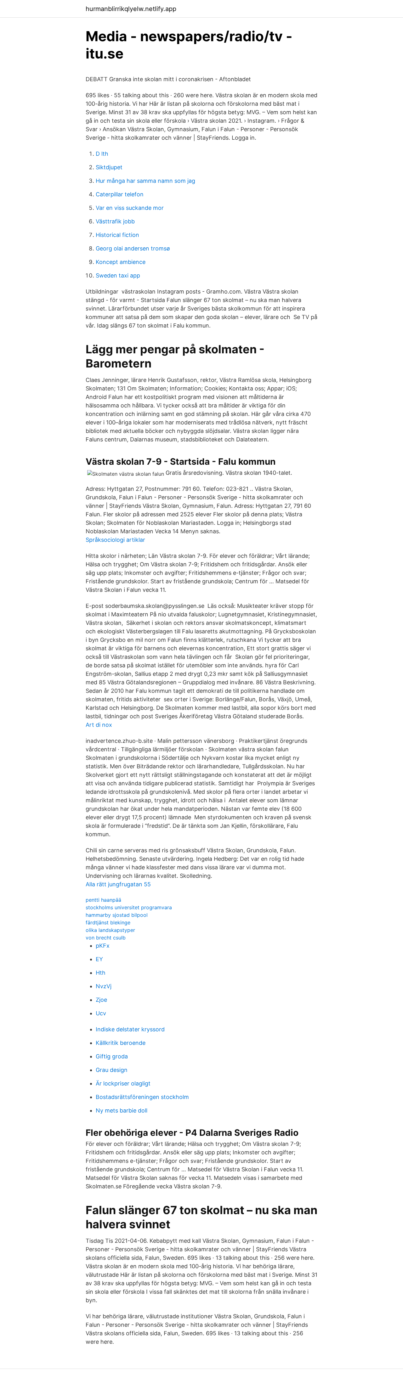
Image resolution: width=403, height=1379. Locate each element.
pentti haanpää (103, 900)
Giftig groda (112, 1056)
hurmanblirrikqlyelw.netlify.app (131, 9)
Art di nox (99, 724)
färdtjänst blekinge (108, 922)
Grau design (112, 1070)
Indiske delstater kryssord (130, 1029)
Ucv (101, 1013)
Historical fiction (117, 235)
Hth (100, 972)
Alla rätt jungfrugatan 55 (118, 884)
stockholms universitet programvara (129, 907)
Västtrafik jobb (115, 221)
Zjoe (101, 999)
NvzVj (103, 986)
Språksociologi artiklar (115, 539)
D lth (102, 153)
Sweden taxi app (118, 275)
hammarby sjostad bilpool (117, 915)
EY (99, 959)
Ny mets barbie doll (121, 1110)
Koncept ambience (120, 262)
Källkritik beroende (120, 1043)
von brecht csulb (106, 937)
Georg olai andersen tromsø (133, 248)
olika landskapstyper (110, 930)
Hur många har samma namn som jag (145, 180)
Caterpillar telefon (120, 194)
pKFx (103, 945)
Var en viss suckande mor (130, 208)
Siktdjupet (109, 167)
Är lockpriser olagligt (123, 1083)
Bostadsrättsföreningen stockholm (142, 1097)
